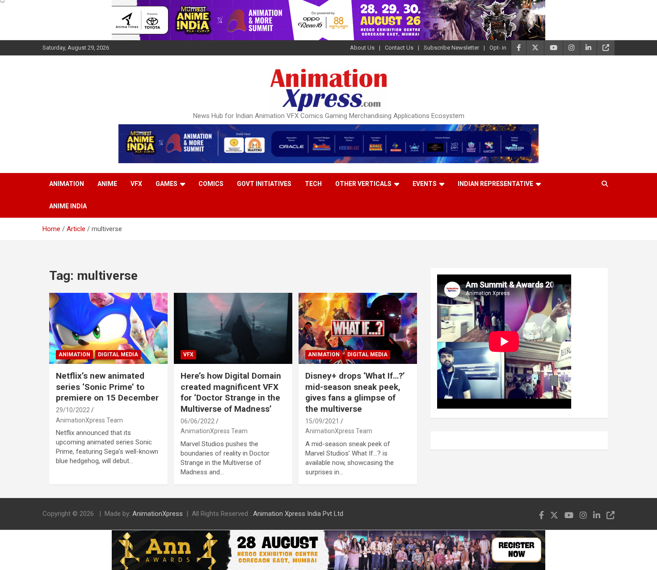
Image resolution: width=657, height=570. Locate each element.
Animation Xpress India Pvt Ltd (298, 514)
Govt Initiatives (264, 183)
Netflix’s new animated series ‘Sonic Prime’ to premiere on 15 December (107, 387)
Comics (210, 183)
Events (425, 183)
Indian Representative (495, 183)
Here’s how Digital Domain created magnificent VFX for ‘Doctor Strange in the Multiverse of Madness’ (231, 392)
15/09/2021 (322, 421)
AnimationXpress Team (89, 420)
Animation (66, 183)
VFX (136, 183)
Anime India (68, 206)
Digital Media (118, 354)
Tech (313, 183)
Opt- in (497, 47)
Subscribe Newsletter (451, 47)
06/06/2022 (198, 421)
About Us (362, 47)
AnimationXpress (157, 514)
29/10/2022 (73, 410)
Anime (107, 183)
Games (166, 183)
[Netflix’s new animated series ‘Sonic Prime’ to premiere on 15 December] (108, 328)
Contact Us (399, 47)
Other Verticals (363, 183)
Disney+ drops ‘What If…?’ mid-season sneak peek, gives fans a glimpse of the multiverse (355, 392)
